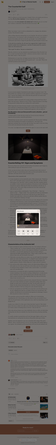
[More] (37, 231)
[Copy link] (19, 231)
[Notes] (32, 231)
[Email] (28, 231)
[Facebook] (23, 231)
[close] (38, 211)
